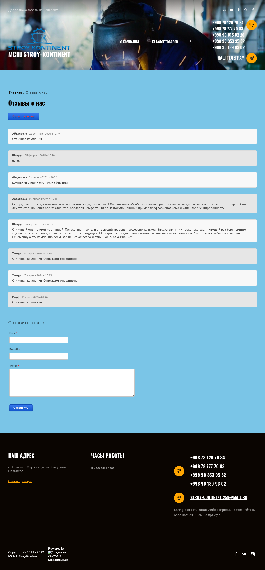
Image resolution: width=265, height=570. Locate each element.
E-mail (14, 349)
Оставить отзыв (23, 116)
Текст (14, 365)
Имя (13, 333)
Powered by (56, 549)
